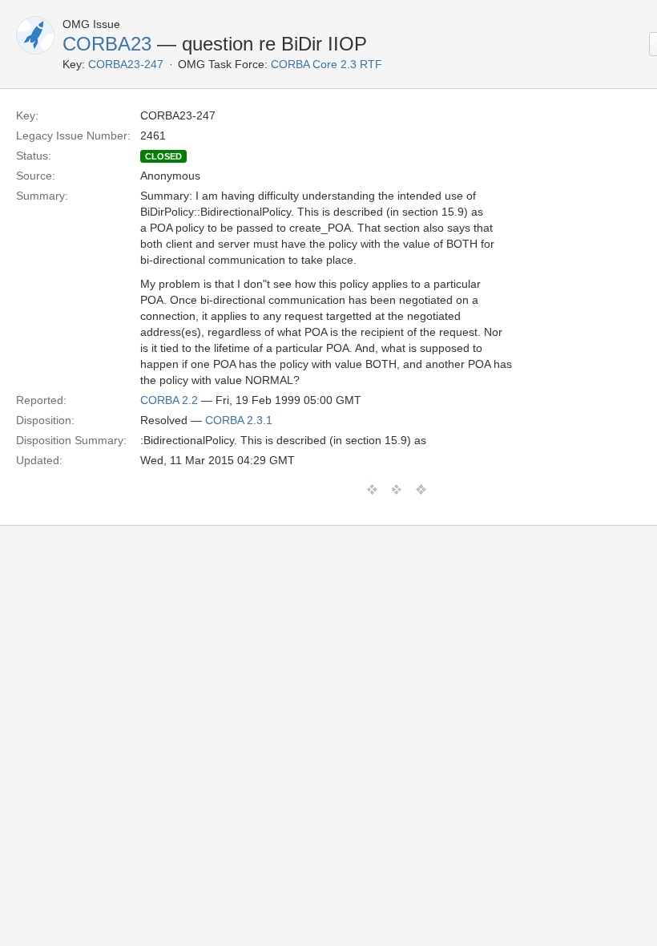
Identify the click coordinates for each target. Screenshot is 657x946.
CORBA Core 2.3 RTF (326, 64)
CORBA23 (106, 44)
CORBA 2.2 (169, 400)
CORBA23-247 (125, 64)
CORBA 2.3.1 (238, 420)
